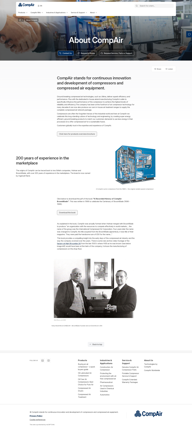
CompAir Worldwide (152, 370)
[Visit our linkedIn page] (42, 360)
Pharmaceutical (106, 382)
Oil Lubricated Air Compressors (85, 374)
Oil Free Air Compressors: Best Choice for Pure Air (85, 382)
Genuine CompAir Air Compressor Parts (130, 368)
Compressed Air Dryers (84, 389)
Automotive (104, 395)
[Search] (137, 6)
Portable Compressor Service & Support (130, 374)
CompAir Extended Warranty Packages (130, 380)
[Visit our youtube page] (48, 360)
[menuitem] (23, 12)
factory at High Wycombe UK (69, 243)
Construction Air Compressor (106, 368)
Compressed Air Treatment (84, 395)
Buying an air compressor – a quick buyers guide (86, 367)
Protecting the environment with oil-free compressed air (108, 376)
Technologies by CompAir (150, 365)
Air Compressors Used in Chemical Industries (107, 388)
